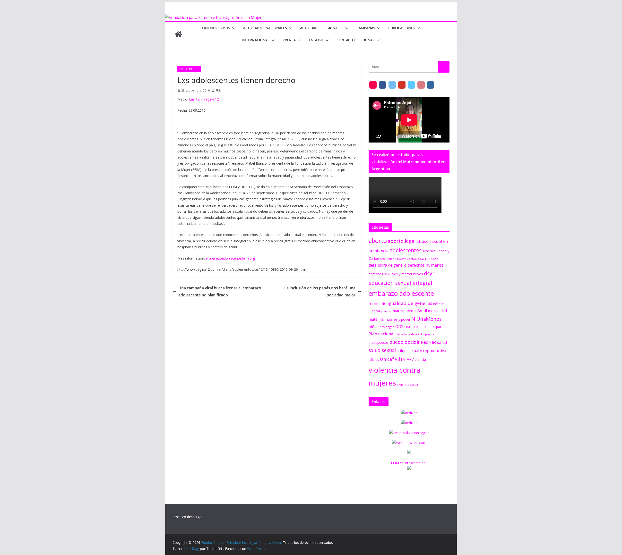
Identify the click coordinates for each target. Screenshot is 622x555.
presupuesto (378, 342)
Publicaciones (401, 27)
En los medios (189, 69)
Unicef (387, 359)
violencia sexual (408, 384)
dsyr (429, 273)
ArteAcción (387, 259)
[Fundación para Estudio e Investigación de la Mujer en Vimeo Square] (411, 85)
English (316, 40)
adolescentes (406, 250)
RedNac (428, 342)
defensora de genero (387, 265)
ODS (399, 326)
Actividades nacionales (265, 27)
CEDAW (400, 259)
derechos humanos (425, 265)
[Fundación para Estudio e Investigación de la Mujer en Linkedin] (430, 85)
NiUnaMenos (426, 318)
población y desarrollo (410, 334)
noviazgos (387, 327)
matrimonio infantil (410, 310)
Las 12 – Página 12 (204, 99)
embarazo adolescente (401, 293)
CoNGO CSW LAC (418, 259)
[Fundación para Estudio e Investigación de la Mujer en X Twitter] (392, 85)
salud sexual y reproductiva (421, 350)
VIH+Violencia (414, 359)
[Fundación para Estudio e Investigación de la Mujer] (213, 17)
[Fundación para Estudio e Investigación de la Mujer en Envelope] (373, 85)
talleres (374, 360)
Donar (369, 40)
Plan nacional (382, 333)
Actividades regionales (321, 27)
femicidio (378, 303)
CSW (434, 258)
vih (398, 358)
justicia (374, 310)
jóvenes (386, 311)
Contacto (346, 40)
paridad (419, 326)
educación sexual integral (400, 282)
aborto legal (401, 240)
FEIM (219, 90)
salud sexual (382, 350)
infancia (438, 304)
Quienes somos (216, 27)
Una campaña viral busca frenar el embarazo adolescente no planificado (219, 291)
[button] (232, 28)
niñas (374, 326)
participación (437, 326)
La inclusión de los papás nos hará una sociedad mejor (319, 291)
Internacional (255, 40)
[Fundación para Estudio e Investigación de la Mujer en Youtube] (402, 85)
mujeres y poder (397, 319)
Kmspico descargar (188, 516)
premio (430, 334)
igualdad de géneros (410, 303)
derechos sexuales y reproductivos (396, 274)
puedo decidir (404, 342)
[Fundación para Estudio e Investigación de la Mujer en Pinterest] (421, 85)
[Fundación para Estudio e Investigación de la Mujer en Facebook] (382, 85)
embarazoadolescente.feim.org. (231, 258)
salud (442, 342)
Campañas (365, 27)
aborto (378, 240)
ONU (407, 327)
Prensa (289, 40)
